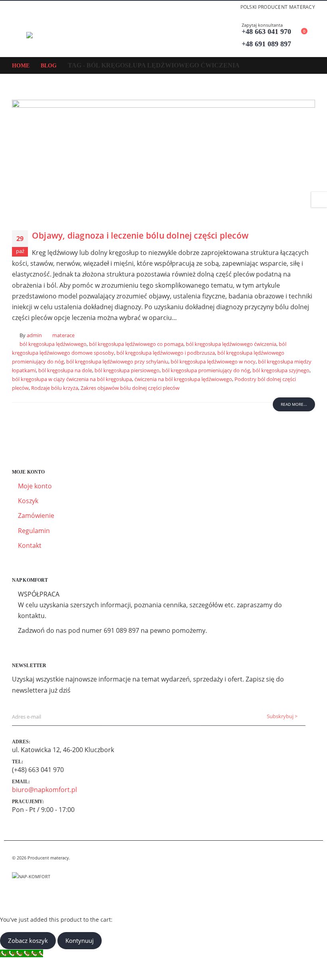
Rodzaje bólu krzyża (54, 388)
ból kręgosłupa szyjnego (280, 370)
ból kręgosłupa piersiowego (127, 370)
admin (34, 335)
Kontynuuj (79, 940)
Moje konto (35, 486)
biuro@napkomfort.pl (44, 789)
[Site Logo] (48, 35)
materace (63, 335)
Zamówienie (36, 515)
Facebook (19, 896)
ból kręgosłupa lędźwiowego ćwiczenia (231, 344)
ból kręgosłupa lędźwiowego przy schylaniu (117, 361)
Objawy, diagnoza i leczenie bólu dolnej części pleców (140, 235)
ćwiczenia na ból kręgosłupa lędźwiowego (183, 379)
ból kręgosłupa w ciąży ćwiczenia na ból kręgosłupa (72, 379)
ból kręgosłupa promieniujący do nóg (206, 370)
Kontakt (29, 545)
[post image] (163, 159)
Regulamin (34, 530)
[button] (19, 35)
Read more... (294, 404)
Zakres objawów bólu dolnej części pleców (130, 388)
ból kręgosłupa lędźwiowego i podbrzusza (165, 353)
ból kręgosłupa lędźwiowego (53, 344)
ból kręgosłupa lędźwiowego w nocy (213, 361)
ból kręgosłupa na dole (65, 370)
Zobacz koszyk (28, 940)
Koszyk (28, 500)
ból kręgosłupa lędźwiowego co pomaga (136, 344)
